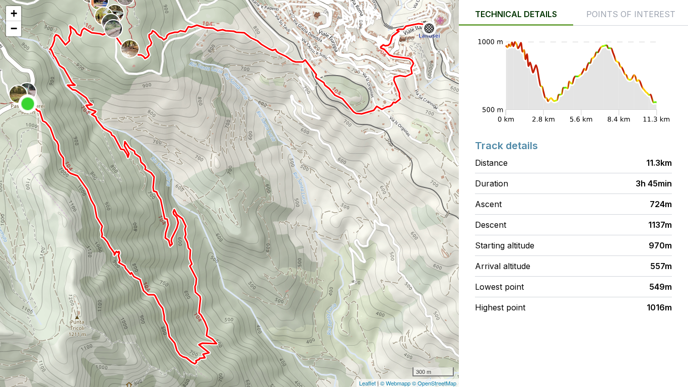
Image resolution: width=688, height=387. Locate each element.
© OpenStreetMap (434, 383)
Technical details (516, 14)
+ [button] (14, 13)
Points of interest (630, 14)
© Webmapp (396, 383)
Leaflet (367, 383)
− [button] (14, 28)
